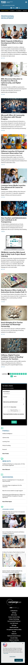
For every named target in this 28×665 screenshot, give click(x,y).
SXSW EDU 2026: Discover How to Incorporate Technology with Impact (13, 512)
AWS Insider (14, 615)
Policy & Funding (6, 445)
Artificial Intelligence (7, 433)
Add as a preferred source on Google (8, 5)
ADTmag (14, 613)
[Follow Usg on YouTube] (17, 7)
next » (15, 376)
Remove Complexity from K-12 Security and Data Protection (13, 480)
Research (25, 10)
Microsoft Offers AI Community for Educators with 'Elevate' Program (12, 117)
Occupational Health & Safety (14, 629)
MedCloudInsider (14, 627)
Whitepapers (7, 477)
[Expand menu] (26, 2)
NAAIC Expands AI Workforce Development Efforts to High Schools (12, 43)
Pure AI (14, 631)
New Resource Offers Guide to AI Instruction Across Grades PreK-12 (14, 291)
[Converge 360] (14, 602)
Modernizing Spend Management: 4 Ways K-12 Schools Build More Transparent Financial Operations (13, 496)
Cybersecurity (5, 437)
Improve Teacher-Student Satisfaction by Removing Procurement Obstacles (12, 571)
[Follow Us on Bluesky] (11, 7)
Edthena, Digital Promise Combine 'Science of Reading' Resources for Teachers (12, 357)
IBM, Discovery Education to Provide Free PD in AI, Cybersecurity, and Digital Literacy (11, 82)
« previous (4, 374)
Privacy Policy (13, 406)
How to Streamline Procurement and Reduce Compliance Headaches (13, 532)
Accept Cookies (19, 660)
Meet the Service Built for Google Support (12, 490)
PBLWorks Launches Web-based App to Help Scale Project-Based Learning (13, 254)
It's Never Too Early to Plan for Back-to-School (13, 552)
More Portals (5, 453)
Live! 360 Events (14, 623)
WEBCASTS (6, 461)
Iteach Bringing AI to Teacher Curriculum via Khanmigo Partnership (12, 324)
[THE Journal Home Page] (7, 2)
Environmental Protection (14, 621)
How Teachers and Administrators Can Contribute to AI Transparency (14, 220)
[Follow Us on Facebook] (13, 7)
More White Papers (7, 501)
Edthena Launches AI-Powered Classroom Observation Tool (12, 152)
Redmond (14, 633)
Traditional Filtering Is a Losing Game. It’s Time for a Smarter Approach (13, 464)
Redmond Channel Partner (14, 636)
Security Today (14, 638)
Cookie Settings (12, 656)
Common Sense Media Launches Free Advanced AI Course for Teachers (13, 187)
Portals (5, 431)
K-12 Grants (18, 10)
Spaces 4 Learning (14, 640)
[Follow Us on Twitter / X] (15, 7)
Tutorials (12, 10)
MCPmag (14, 625)
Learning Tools (6, 441)
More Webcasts (6, 469)
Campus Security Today (14, 617)
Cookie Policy (5, 653)
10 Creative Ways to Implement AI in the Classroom (12, 486)
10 (11, 376)
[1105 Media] (14, 607)
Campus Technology (14, 619)
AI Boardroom (14, 610)
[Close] (22, 643)
